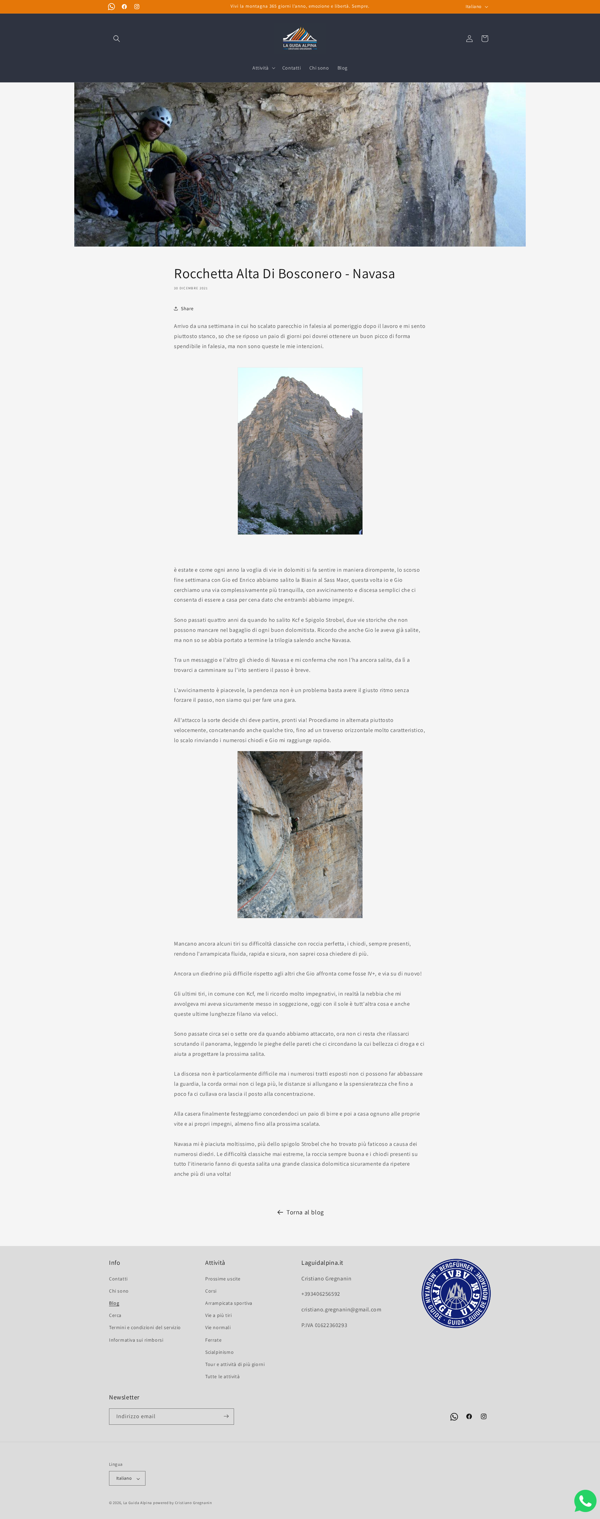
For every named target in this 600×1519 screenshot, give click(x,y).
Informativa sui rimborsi (136, 1339)
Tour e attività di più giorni (235, 1364)
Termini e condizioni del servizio (145, 1327)
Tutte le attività (222, 1376)
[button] (116, 38)
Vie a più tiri (218, 1315)
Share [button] (187, 308)
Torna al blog (305, 1212)
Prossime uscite (223, 1278)
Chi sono (119, 1290)
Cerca (115, 1315)
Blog (114, 1303)
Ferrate (213, 1339)
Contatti (118, 1278)
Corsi (211, 1290)
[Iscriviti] (226, 1416)
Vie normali (218, 1327)
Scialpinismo (219, 1352)
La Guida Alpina (137, 1503)
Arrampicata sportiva (228, 1303)
